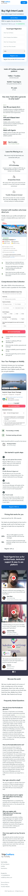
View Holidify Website (13, 143)
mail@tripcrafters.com (6, 877)
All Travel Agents (5, 864)
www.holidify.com (20, 715)
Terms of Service (5, 882)
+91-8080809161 (20, 24)
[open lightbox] (13, 578)
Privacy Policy (4, 884)
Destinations (4, 868)
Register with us (9, 548)
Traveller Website (5, 886)
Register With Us (14, 507)
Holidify (3, 866)
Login (23, 2)
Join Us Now (14, 18)
